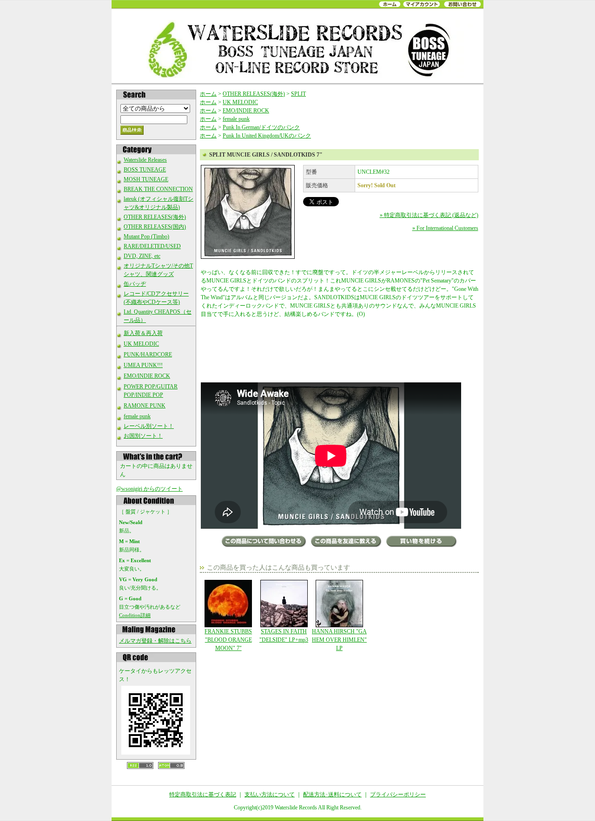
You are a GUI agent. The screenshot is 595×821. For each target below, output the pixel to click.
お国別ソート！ (143, 436)
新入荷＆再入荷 (143, 333)
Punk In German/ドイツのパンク (261, 127)
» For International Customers (445, 228)
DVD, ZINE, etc (142, 256)
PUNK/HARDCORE (148, 354)
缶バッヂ (135, 284)
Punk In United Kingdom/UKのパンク (267, 135)
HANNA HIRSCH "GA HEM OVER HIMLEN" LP (339, 639)
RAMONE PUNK (144, 405)
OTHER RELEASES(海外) (155, 217)
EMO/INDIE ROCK (147, 376)
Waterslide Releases (145, 160)
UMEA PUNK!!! (143, 365)
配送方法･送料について (332, 794)
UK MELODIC (141, 344)
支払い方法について (270, 794)
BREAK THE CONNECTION (158, 189)
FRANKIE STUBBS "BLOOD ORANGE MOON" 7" (228, 639)
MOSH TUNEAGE (146, 179)
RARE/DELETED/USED (152, 246)
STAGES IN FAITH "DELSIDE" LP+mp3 (283, 635)
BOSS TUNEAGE (145, 169)
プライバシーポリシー (398, 794)
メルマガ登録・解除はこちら (155, 640)
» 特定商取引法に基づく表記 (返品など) (429, 215)
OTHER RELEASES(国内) (155, 226)
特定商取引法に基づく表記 (202, 794)
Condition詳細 (135, 615)
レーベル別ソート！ (149, 426)
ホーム (208, 94)
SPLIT (298, 94)
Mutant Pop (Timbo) (146, 236)
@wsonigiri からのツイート (149, 489)
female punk (137, 416)
